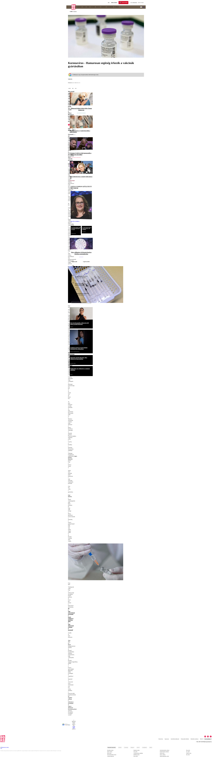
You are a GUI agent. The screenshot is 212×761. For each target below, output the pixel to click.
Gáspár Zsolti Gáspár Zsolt (76, 157)
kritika (76, 289)
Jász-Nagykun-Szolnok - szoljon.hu (164, 750)
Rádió (151, 747)
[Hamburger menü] (69, 7)
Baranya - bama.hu (109, 751)
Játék (108, 2)
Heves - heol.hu (136, 756)
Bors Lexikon (114, 2)
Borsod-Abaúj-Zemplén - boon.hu (111, 754)
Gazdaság (126, 747)
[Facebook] (211, 736)
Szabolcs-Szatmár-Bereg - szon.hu (164, 756)
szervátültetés (72, 134)
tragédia (84, 231)
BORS (71, 11)
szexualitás (73, 233)
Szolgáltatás (144, 747)
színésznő (72, 223)
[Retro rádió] (121, 3)
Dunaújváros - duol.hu (136, 750)
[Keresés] (141, 7)
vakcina (70, 79)
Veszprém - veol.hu (188, 753)
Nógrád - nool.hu (162, 753)
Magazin (132, 747)
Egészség (75, 11)
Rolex (71, 374)
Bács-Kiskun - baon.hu (110, 750)
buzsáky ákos (73, 363)
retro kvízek (72, 180)
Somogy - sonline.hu (162, 754)
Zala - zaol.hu (188, 754)
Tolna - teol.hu (188, 750)
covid (75, 88)
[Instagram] (208, 736)
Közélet (120, 747)
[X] (69, 125)
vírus (72, 88)
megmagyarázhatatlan (79, 299)
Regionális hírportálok (111, 747)
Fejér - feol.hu (135, 751)
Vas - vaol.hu (188, 751)
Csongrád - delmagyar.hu (110, 756)
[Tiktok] (205, 736)
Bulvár (138, 747)
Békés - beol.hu (109, 753)
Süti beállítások (208, 739)
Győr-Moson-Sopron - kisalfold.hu (138, 753)
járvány (69, 88)
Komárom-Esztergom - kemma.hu (164, 751)
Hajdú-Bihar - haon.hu (136, 754)
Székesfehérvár (134, 2)
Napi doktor (69, 129)
